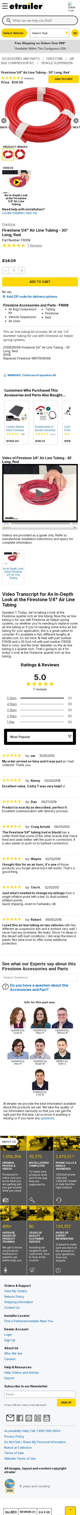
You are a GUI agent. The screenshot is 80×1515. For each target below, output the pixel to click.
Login (8, 1334)
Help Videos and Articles (21, 1372)
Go (75, 33)
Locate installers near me (19, 213)
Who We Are (13, 1353)
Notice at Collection (18, 1447)
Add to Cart (64, 79)
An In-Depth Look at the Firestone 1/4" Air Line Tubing (13, 573)
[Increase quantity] (22, 270)
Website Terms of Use (20, 1458)
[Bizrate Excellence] (9, 1486)
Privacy (8, 1405)
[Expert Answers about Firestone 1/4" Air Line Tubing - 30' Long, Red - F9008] (5, 986)
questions (47, 1118)
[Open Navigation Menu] (4, 5)
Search (9, 1378)
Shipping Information (18, 1302)
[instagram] (37, 1418)
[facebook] (19, 1418)
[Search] (9, 20)
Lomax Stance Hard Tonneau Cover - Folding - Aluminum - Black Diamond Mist (16, 428)
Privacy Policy (14, 1436)
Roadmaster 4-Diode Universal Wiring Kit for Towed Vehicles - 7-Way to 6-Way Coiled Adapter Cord (45, 428)
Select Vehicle (13, 33)
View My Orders (15, 1291)
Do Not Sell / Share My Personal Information (35, 1442)
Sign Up (9, 1340)
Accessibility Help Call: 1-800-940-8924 (32, 1431)
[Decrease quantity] (5, 270)
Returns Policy (14, 1296)
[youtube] (46, 1418)
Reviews (34, 245)
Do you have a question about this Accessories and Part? (39, 987)
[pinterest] (28, 1418)
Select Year (40, 33)
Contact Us (12, 1307)
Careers (10, 1359)
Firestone (8, 224)
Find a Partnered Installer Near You (28, 1321)
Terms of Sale (14, 1453)
